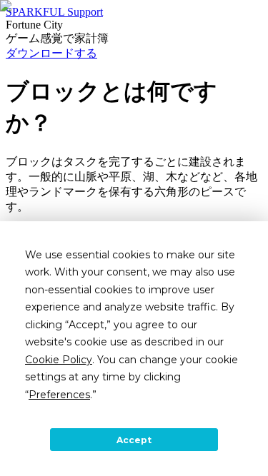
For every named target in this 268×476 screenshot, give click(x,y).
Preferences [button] (59, 394)
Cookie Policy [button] (58, 359)
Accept (134, 440)
